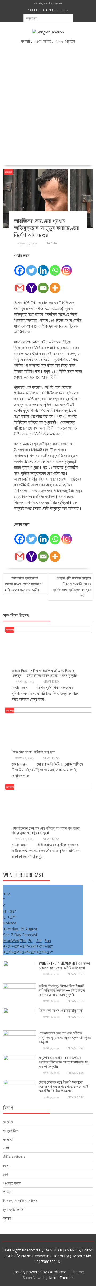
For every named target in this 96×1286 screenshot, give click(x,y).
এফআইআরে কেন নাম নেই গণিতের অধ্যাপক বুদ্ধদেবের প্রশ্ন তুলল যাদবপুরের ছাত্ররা (46, 830)
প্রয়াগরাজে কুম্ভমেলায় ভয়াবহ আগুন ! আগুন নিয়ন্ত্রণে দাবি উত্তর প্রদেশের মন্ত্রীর (23, 583)
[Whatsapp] (55, 267)
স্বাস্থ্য (7, 1218)
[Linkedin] (43, 267)
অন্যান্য (8, 1121)
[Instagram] (66, 267)
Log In (65, 10)
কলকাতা (8, 172)
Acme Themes (61, 1277)
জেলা (6, 1165)
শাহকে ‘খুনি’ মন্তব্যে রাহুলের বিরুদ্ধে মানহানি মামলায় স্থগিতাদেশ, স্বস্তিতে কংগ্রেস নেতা (72, 586)
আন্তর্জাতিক (10, 1130)
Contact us (50, 10)
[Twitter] (31, 267)
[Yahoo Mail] (31, 285)
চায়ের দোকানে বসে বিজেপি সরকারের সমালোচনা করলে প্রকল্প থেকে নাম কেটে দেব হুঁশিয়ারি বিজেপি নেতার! (63, 1086)
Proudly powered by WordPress (39, 1271)
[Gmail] (19, 285)
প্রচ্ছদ (7, 1191)
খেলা (6, 1148)
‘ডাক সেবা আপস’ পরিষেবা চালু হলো (34, 751)
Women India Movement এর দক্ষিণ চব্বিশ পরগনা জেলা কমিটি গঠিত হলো (64, 965)
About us (33, 10)
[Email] (43, 285)
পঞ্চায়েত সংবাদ (12, 1183)
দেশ (5, 1174)
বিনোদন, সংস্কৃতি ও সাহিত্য (20, 1200)
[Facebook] (19, 267)
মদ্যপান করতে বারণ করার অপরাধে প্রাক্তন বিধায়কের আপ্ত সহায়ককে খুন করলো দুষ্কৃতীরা (63, 1061)
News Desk (51, 681)
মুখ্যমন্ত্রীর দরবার (13, 1209)
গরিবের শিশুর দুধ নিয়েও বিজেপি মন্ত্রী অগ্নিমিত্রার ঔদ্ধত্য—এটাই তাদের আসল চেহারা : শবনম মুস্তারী (45, 673)
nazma (51, 243)
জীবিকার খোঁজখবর (14, 1156)
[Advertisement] (48, 101)
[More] (55, 285)
